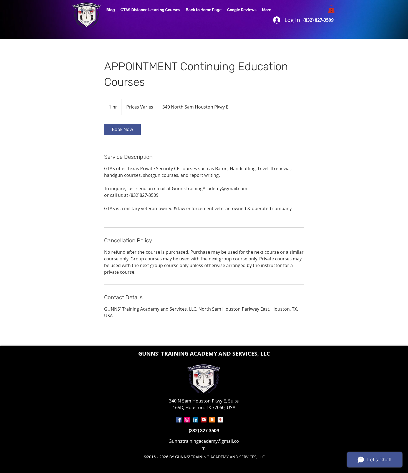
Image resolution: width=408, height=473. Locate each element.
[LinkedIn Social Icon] (195, 419)
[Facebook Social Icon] (179, 419)
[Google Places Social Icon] (220, 419)
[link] (122, 129)
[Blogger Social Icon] (212, 419)
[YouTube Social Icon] (203, 419)
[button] (331, 9)
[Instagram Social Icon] (187, 419)
